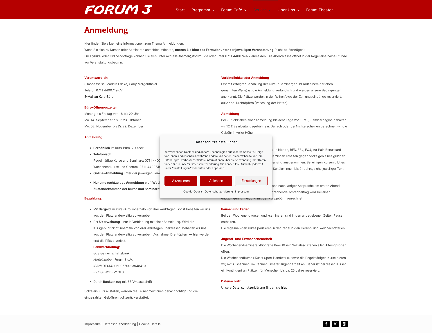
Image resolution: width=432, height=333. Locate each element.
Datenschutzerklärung (205, 164)
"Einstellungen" (181, 168)
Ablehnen (216, 181)
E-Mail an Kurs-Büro (98, 96)
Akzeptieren (181, 181)
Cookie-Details (192, 191)
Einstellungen (251, 181)
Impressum (242, 191)
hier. (284, 287)
